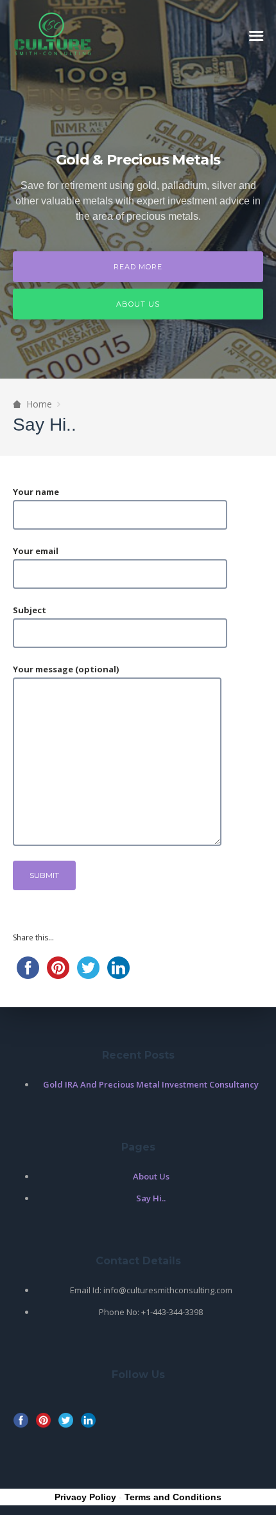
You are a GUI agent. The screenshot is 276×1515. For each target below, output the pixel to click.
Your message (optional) (66, 669)
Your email (35, 551)
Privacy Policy (85, 1497)
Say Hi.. (151, 1198)
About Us (138, 304)
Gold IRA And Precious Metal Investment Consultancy (151, 1084)
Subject (29, 610)
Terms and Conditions (173, 1497)
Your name (36, 492)
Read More (138, 266)
